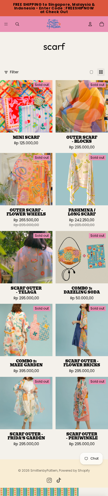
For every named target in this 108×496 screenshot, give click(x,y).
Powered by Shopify (74, 470)
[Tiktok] (59, 480)
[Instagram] (49, 480)
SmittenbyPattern (44, 470)
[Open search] (17, 24)
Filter (14, 72)
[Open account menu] (90, 24)
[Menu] (6, 24)
